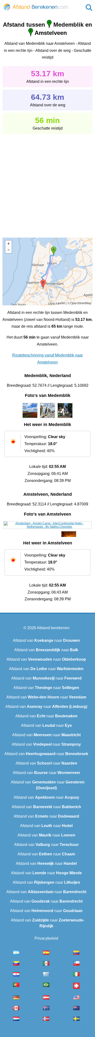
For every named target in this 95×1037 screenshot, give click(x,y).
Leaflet (60, 303)
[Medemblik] (30, 418)
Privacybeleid (46, 938)
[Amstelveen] (47, 526)
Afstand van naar (46, 640)
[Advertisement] (47, 182)
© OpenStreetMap (79, 303)
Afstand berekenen (53, 628)
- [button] (8, 250)
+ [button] (8, 243)
